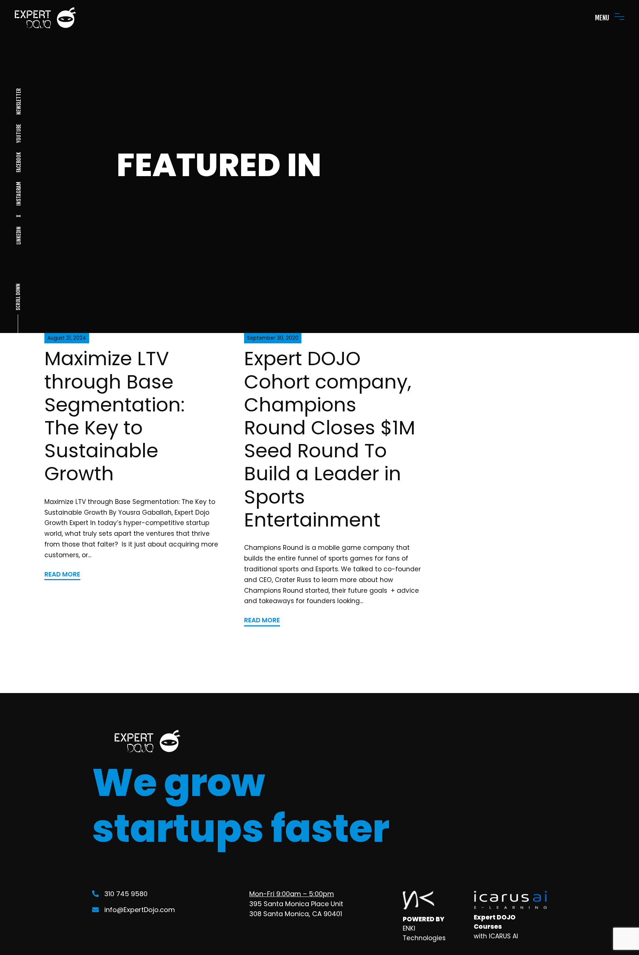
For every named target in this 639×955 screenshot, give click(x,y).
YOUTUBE (18, 133)
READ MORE (62, 574)
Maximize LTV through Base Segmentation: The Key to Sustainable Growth (114, 416)
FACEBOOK (18, 162)
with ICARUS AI (496, 936)
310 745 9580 (126, 893)
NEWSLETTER (18, 101)
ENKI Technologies (424, 933)
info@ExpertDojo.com (139, 909)
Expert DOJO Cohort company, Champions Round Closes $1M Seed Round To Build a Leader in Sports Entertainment (329, 439)
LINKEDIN (18, 235)
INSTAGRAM (18, 194)
